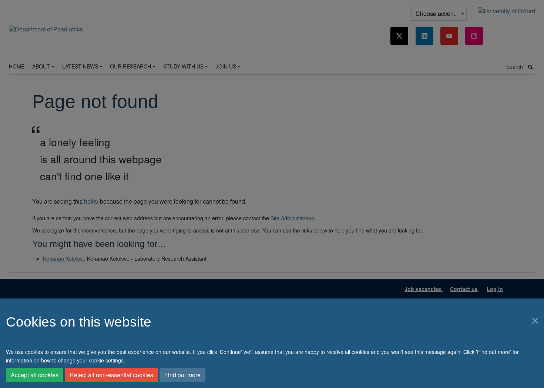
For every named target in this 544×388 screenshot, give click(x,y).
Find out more (182, 375)
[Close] (535, 321)
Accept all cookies (34, 375)
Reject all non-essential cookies (111, 375)
